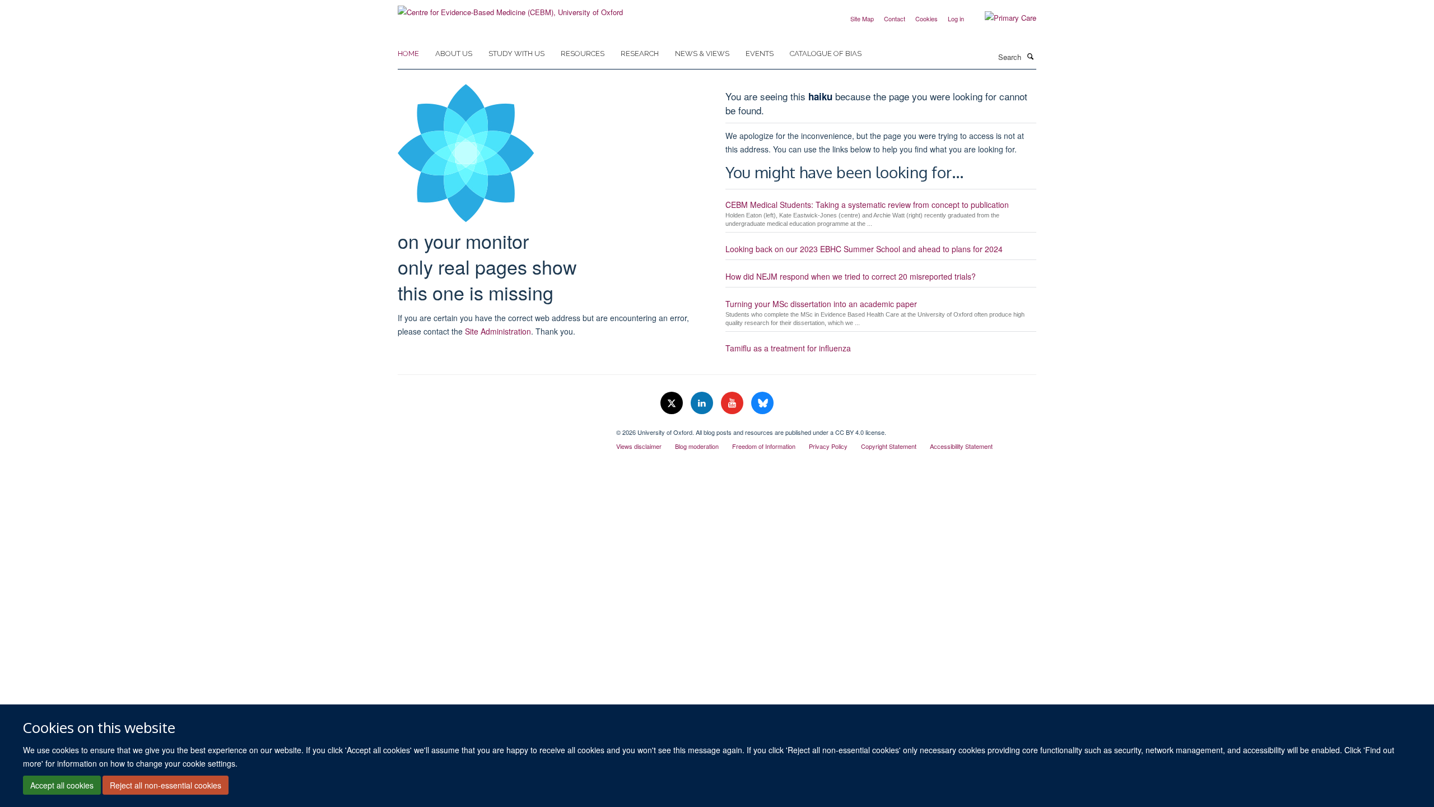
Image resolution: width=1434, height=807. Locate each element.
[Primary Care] (1002, 18)
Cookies (926, 18)
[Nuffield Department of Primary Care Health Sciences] (498, 428)
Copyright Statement (888, 446)
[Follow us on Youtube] (733, 403)
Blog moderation (697, 446)
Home (408, 53)
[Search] (1030, 56)
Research (640, 53)
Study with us (516, 53)
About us (453, 53)
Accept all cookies (62, 785)
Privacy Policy (828, 446)
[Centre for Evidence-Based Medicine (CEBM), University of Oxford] (510, 8)
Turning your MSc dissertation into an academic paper (821, 303)
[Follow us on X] (672, 403)
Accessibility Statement (961, 446)
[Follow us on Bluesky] (762, 403)
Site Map (862, 18)
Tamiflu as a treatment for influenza (788, 348)
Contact (894, 18)
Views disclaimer (639, 446)
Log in (956, 18)
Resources (582, 53)
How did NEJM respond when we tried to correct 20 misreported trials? (850, 276)
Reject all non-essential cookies (165, 785)
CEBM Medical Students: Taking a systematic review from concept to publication (867, 204)
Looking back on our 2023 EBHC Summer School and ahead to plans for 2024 (864, 248)
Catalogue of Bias (826, 53)
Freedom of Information (763, 446)
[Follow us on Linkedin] (703, 403)
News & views (702, 53)
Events (760, 53)
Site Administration (498, 331)
